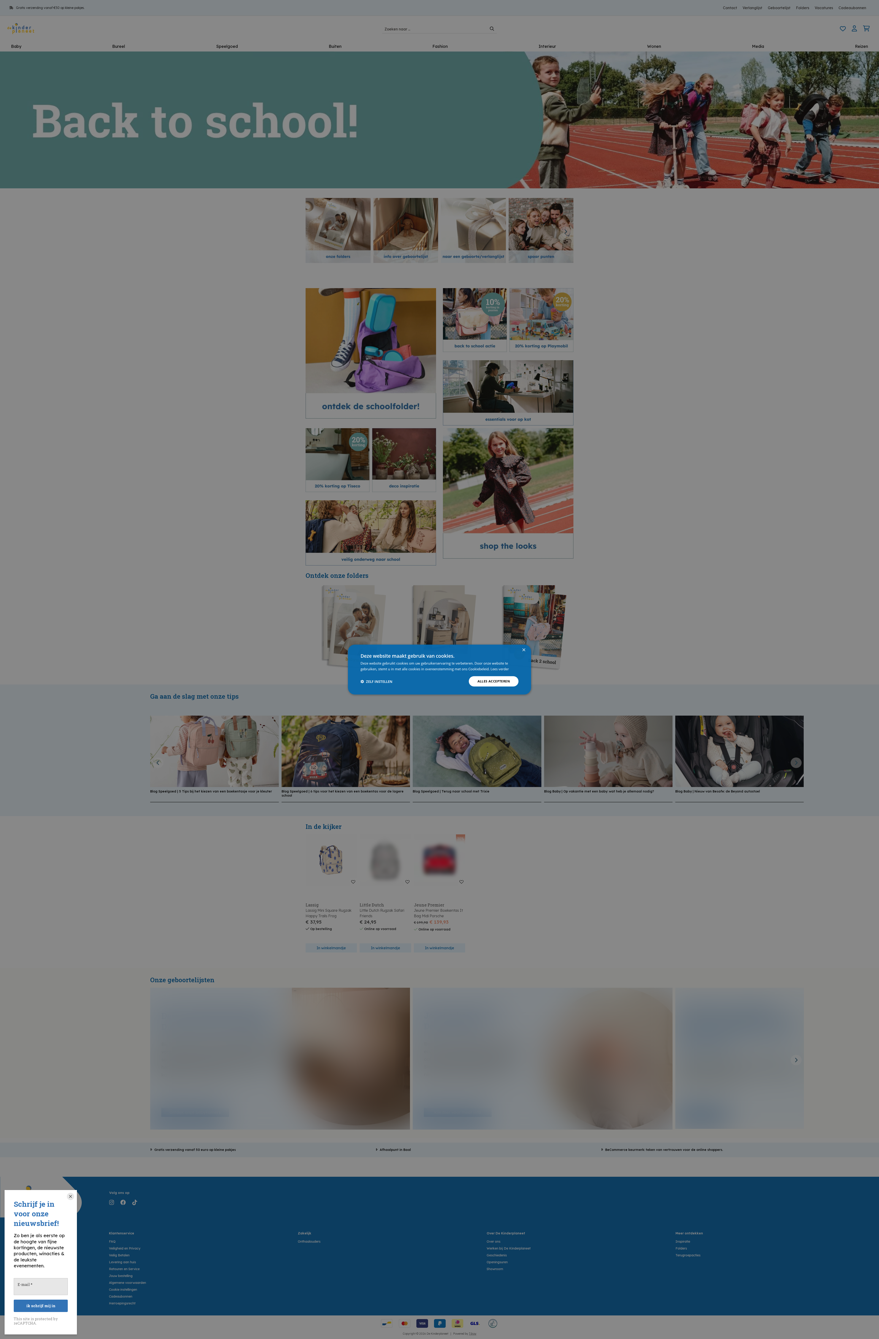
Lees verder (500, 668)
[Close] (70, 1196)
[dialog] (439, 669)
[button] (376, 681)
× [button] (523, 650)
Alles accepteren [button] (493, 681)
